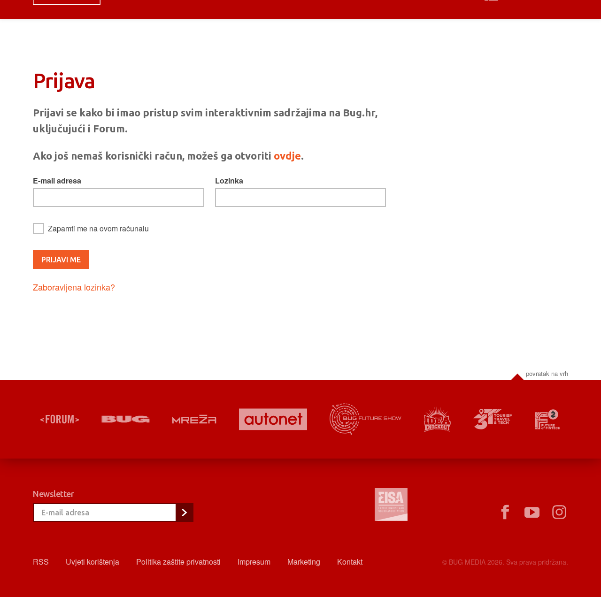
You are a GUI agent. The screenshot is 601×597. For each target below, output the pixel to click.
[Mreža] (194, 419)
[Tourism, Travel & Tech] (493, 419)
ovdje (287, 155)
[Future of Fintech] (547, 419)
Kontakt (349, 561)
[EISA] (391, 506)
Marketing (303, 561)
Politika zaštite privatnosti (178, 561)
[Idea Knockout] (437, 419)
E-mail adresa (57, 180)
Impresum (254, 561)
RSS (41, 561)
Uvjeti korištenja (92, 561)
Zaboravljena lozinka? (74, 287)
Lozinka (229, 180)
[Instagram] (559, 512)
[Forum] (59, 419)
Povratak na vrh (547, 373)
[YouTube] (532, 512)
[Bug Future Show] (365, 419)
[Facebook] (505, 512)
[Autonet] (273, 419)
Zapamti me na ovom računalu (98, 228)
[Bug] (125, 419)
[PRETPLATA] (184, 512)
